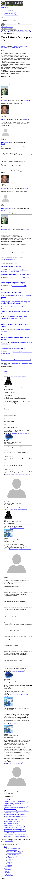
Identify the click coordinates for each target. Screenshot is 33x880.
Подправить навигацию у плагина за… (16, 807)
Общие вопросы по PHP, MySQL (20, 278)
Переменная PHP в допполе (11, 292)
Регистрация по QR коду (11, 812)
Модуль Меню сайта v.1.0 (17, 528)
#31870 (27, 188)
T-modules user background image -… (15, 829)
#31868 (3, 144)
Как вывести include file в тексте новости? (16, 360)
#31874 (3, 210)
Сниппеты (7, 872)
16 (1, 298)
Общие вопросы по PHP (24, 31)
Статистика (7, 874)
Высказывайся (9, 841)
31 (1, 289)
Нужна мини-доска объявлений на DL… (16, 811)
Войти (2, 25)
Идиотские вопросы (13, 856)
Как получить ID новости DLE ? (13, 349)
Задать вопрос (5, 7)
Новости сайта (8, 866)
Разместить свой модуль (11, 12)
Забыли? (3, 27)
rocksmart (4, 100)
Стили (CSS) (11, 859)
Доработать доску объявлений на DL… (16, 803)
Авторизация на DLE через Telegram (15, 831)
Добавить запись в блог (11, 15)
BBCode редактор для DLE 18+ (13, 819)
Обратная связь (8, 875)
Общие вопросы (12, 850)
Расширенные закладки (18, 671)
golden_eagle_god (6, 142)
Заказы (6, 371)
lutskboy (3, 46)
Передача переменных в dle (11, 266)
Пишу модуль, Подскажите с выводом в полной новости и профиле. (15, 302)
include (21, 46)
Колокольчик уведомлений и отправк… (16, 836)
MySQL (18, 47)
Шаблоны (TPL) (12, 857)
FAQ (5, 847)
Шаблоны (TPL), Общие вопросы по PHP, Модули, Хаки (14, 270)
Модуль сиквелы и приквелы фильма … (16, 816)
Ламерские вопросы (13, 854)
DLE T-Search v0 (9, 833)
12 (1, 334)
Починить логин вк (10, 809)
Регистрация (9, 27)
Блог (5, 868)
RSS (22, 839)
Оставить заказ (8, 10)
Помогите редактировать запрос (13, 282)
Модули (13, 47)
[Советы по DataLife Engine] (12, 6)
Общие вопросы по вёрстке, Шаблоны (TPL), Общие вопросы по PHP (14, 317)
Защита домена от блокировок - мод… (15, 825)
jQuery (9, 860)
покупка (7, 799)
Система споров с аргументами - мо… (15, 834)
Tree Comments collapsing (11, 823)
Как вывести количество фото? (18, 376)
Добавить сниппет (9, 13)
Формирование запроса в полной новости (16, 274)
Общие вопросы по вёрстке (15, 851)
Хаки (8, 863)
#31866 (28, 100)
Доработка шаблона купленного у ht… (15, 801)
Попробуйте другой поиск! (24, 30)
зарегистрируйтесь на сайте (9, 259)
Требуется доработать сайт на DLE (14, 814)
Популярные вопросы (13, 848)
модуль (16, 46)
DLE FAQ (3, 31)
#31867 (27, 119)
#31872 (28, 229)
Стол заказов (8, 869)
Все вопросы (11, 31)
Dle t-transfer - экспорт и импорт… (14, 827)
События (6, 370)
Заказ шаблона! (9, 805)
